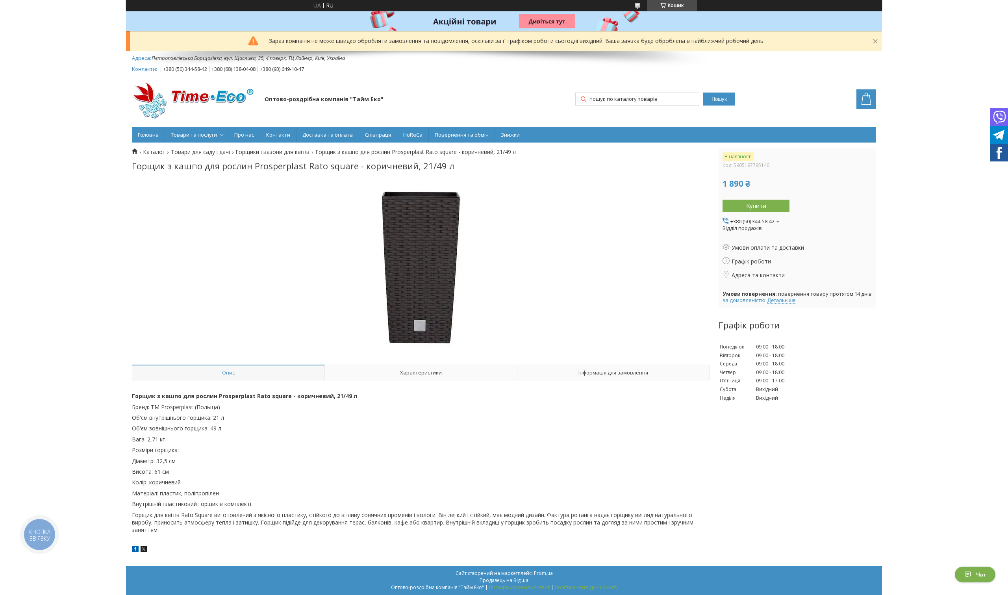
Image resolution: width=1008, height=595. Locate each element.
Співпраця (378, 134)
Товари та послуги (194, 134)
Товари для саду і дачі (200, 152)
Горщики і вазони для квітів (272, 152)
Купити (756, 205)
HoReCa (412, 134)
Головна (148, 134)
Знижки (510, 134)
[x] (144, 550)
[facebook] (135, 550)
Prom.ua (543, 573)
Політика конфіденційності (586, 587)
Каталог (154, 152)
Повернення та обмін (462, 134)
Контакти (278, 134)
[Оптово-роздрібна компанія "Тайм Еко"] (194, 100)
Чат (981, 574)
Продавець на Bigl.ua (504, 580)
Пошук (719, 99)
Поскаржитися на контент (519, 587)
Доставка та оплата (327, 134)
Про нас (244, 134)
